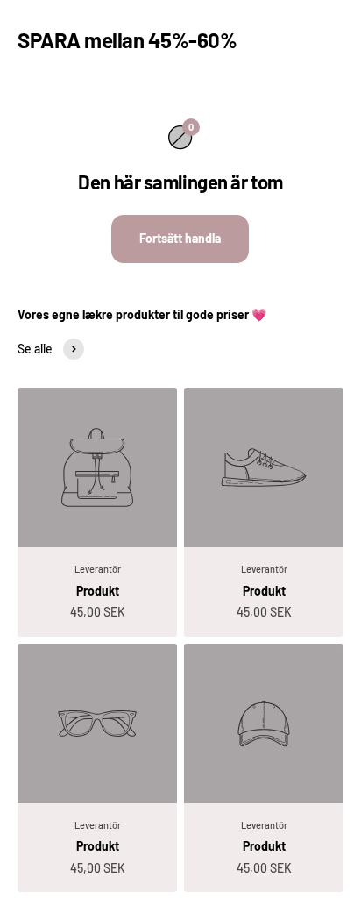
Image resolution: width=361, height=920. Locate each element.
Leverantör (97, 568)
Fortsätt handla (180, 238)
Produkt (97, 590)
